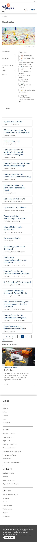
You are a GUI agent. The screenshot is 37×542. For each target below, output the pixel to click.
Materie (5, 408)
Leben (5, 412)
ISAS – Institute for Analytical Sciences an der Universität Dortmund (16, 304)
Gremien (5, 502)
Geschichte (6, 516)
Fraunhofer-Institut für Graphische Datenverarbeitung (17, 175)
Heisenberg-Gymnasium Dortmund (14, 247)
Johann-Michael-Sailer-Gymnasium (13, 228)
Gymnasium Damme (13, 121)
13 (7, 340)
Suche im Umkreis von (7, 66)
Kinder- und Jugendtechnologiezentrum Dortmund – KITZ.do (15, 260)
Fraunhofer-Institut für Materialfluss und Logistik (15, 316)
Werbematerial (7, 509)
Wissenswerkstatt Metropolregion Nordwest (15, 217)
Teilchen (5, 405)
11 (29, 337)
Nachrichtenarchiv (9, 480)
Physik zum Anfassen (9, 455)
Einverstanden (9, 537)
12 (4, 340)
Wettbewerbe (7, 459)
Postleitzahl (5, 58)
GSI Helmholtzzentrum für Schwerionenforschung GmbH (17, 131)
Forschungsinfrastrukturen (11, 462)
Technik (5, 415)
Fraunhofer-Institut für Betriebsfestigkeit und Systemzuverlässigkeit (13, 152)
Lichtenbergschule (12, 141)
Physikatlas (6, 441)
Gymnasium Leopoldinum (15, 207)
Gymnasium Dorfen (12, 238)
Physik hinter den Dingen (11, 484)
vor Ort (5, 16)
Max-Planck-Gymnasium (14, 199)
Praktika (5, 512)
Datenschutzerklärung (10, 534)
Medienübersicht (8, 473)
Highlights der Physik (9, 444)
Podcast (5, 477)
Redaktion (6, 498)
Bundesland (6, 51)
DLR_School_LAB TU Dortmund (17, 282)
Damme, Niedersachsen (11, 124)
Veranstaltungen (8, 437)
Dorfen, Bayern (8, 241)
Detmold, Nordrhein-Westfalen (14, 210)
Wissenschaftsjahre (9, 448)
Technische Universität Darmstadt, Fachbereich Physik (14, 187)
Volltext (4, 74)
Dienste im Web (8, 505)
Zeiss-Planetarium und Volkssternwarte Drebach (15, 327)
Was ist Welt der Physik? (10, 495)
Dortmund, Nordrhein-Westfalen (14, 252)
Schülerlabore (10, 370)
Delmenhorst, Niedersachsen (13, 201)
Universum (6, 423)
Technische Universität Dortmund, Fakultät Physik (15, 291)
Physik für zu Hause (9, 433)
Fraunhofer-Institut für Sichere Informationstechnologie (17, 164)
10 (25, 337)
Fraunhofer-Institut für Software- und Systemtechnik (16, 272)
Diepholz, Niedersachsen (12, 221)
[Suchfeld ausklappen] (33, 1)
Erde (4, 419)
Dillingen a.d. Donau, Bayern (13, 232)
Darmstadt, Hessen (10, 135)
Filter (8, 108)
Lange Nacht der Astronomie (12, 451)
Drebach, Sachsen (9, 331)
